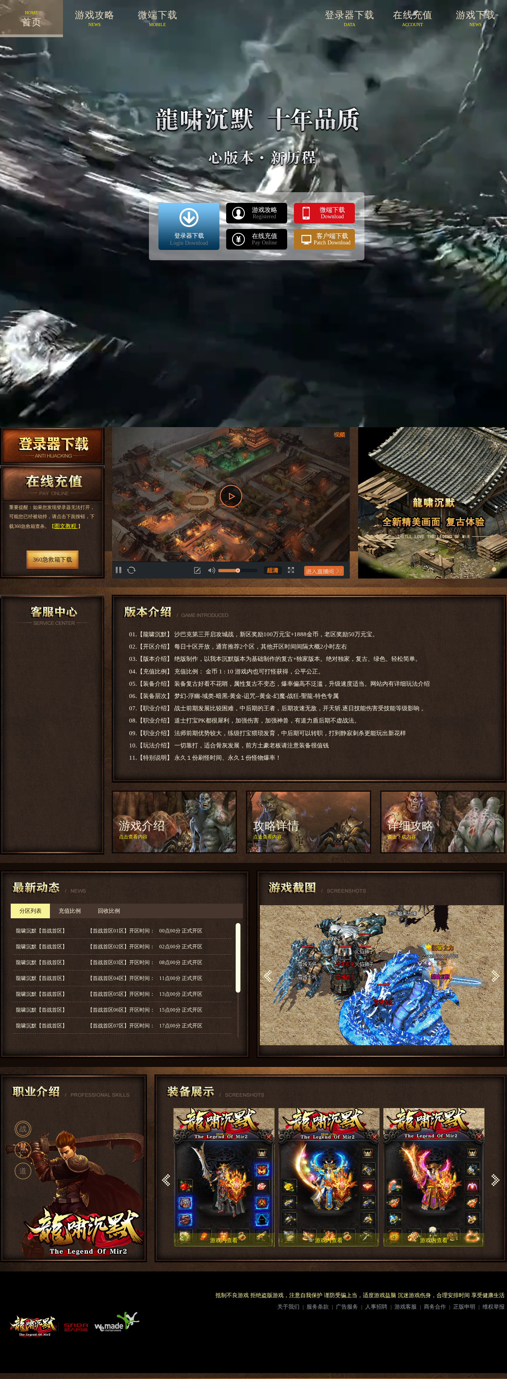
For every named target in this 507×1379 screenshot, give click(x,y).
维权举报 (493, 1307)
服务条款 (318, 1307)
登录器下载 (52, 445)
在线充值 (52, 483)
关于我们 (288, 1307)
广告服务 (347, 1307)
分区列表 (30, 911)
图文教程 (66, 526)
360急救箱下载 (52, 559)
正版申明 (464, 1307)
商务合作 (435, 1307)
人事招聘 (376, 1307)
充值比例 (70, 911)
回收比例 (109, 911)
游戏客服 (406, 1307)
